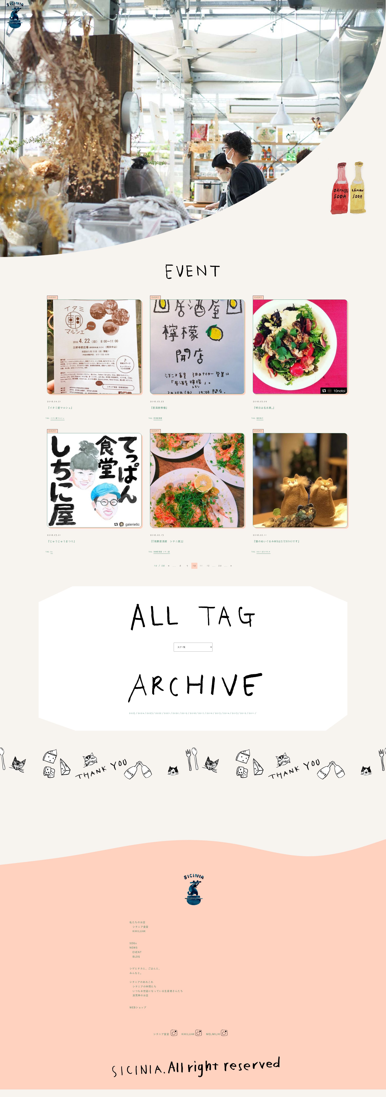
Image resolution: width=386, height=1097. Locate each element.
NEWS (134, 947)
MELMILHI (213, 1034)
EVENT (52, 297)
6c (52, 551)
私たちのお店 (138, 922)
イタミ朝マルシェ (58, 418)
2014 (226, 713)
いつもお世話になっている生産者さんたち (158, 991)
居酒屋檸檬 (157, 418)
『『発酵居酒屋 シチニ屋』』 (167, 541)
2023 (150, 713)
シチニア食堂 (141, 927)
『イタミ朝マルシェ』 (60, 408)
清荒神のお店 (141, 995)
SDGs (133, 943)
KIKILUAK (139, 931)
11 (201, 565)
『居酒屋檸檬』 (159, 408)
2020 (175, 713)
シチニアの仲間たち (144, 986)
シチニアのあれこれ (141, 982)
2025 (132, 713)
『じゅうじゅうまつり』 (61, 541)
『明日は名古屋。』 (264, 408)
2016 (209, 713)
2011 (251, 713)
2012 (243, 713)
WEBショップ (138, 1007)
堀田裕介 (259, 418)
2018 (193, 713)
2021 (167, 713)
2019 (184, 713)
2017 (201, 713)
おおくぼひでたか (263, 551)
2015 (218, 713)
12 (208, 565)
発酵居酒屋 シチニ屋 (161, 551)
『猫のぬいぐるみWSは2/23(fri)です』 (277, 541)
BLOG (136, 956)
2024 (141, 713)
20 (220, 565)
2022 (158, 713)
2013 (235, 713)
